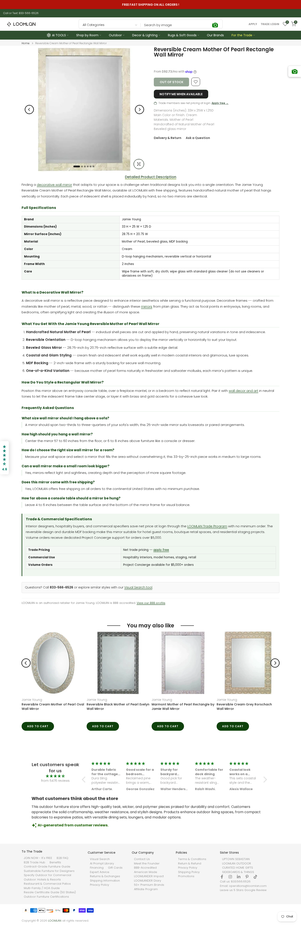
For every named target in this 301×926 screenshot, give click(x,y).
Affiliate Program (146, 889)
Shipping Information (105, 881)
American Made (145, 872)
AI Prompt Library (102, 864)
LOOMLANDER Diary (147, 881)
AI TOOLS (59, 35)
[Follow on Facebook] (222, 876)
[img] (55, 776)
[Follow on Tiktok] (255, 876)
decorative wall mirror (54, 184)
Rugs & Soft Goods (182, 35)
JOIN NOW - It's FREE (38, 858)
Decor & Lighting (145, 35)
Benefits (55, 862)
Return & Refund (189, 864)
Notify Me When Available (181, 94)
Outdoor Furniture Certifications (46, 897)
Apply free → (220, 103)
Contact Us (142, 859)
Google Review (255, 890)
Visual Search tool (138, 587)
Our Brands (215, 35)
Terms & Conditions (192, 859)
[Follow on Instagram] (230, 876)
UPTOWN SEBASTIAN (236, 859)
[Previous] (29, 109)
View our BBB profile (151, 603)
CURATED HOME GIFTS (237, 868)
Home (26, 43)
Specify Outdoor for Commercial (47, 875)
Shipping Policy (189, 872)
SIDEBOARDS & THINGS (238, 872)
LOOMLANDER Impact (149, 876)
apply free (161, 550)
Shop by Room (87, 35)
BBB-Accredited (145, 868)
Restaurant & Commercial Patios (47, 884)
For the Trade (242, 35)
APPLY (253, 24)
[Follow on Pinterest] (247, 876)
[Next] (139, 109)
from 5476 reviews (55, 780)
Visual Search (100, 859)
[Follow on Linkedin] (239, 876)
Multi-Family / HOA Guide (42, 888)
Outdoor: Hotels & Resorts (42, 880)
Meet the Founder (147, 864)
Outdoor (115, 35)
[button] (85, 779)
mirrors (146, 306)
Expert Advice (99, 872)
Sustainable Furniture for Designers (49, 871)
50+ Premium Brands (149, 885)
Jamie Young (32, 700)
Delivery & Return (167, 138)
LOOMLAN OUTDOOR (236, 864)
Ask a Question (198, 138)
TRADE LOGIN (270, 24)
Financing (97, 868)
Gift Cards (115, 868)
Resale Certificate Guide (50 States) (50, 892)
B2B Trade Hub (34, 862)
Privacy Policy (99, 885)
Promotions (186, 876)
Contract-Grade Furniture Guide (47, 867)
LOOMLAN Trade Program (207, 526)
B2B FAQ (62, 858)
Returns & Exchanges (105, 876)
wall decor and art (243, 390)
